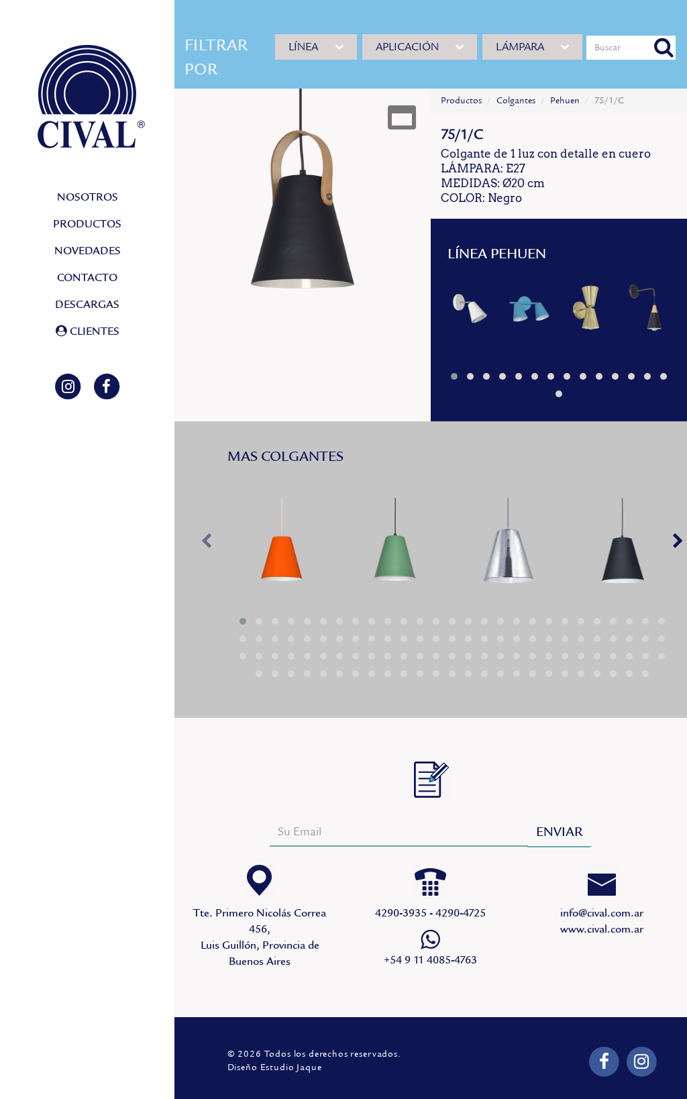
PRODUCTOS (87, 224)
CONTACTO (87, 277)
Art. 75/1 (282, 553)
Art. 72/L (595, 313)
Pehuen (565, 100)
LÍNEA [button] (303, 47)
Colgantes (515, 100)
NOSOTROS (87, 197)
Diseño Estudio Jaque (274, 1067)
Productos (461, 100)
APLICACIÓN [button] (407, 47)
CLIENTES (93, 331)
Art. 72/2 (535, 313)
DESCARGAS (87, 304)
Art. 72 (476, 313)
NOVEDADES (87, 251)
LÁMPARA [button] (520, 47)
